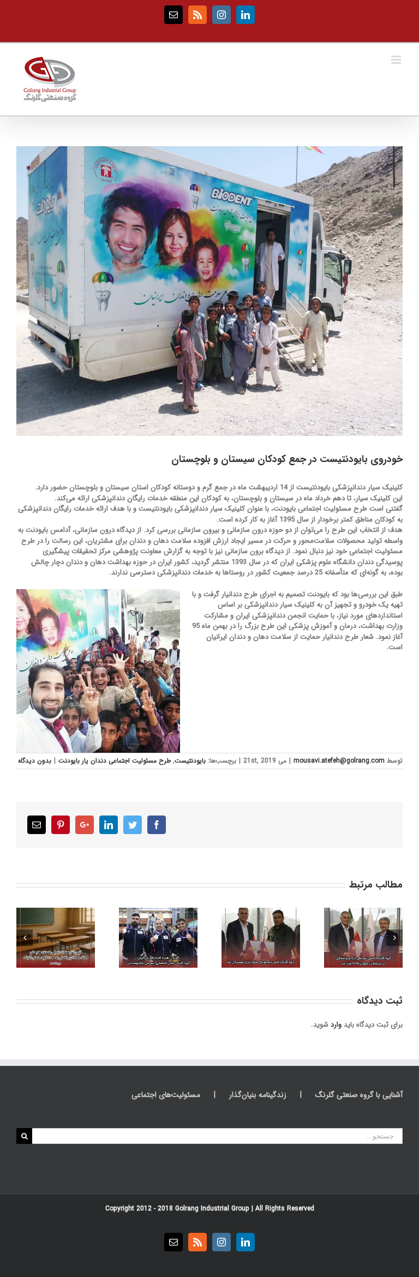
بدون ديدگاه (34, 761)
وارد (336, 1024)
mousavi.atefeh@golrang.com (339, 761)
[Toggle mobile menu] (397, 59)
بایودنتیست (190, 761)
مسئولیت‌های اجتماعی (165, 1095)
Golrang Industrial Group (212, 1208)
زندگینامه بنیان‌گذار (257, 1095)
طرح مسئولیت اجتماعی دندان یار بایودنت (114, 761)
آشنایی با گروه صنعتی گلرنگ (359, 1095)
